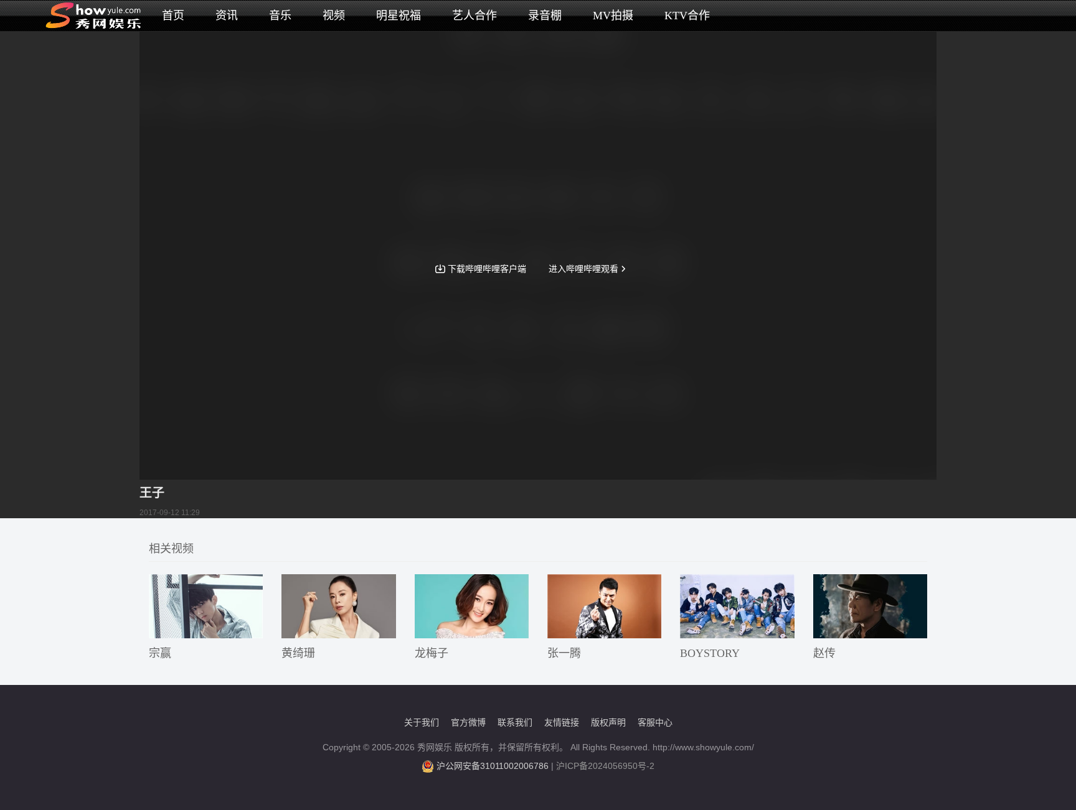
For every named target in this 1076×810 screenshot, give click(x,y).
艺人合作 (474, 15)
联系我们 (515, 722)
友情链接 (561, 722)
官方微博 (468, 722)
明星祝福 (398, 15)
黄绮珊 (298, 653)
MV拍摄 (613, 15)
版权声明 (608, 722)
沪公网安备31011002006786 (493, 766)
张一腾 (564, 653)
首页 (173, 15)
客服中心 (655, 722)
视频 (334, 15)
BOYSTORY (710, 653)
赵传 (824, 653)
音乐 (280, 15)
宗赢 (160, 653)
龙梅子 (431, 653)
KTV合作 (687, 15)
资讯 (226, 15)
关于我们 (421, 722)
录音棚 (545, 15)
